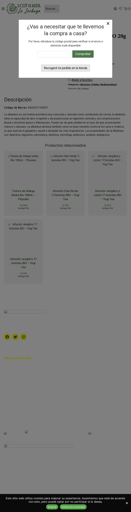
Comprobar (83, 54)
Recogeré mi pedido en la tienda (65, 68)
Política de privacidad (73, 507)
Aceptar (52, 507)
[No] (126, 503)
